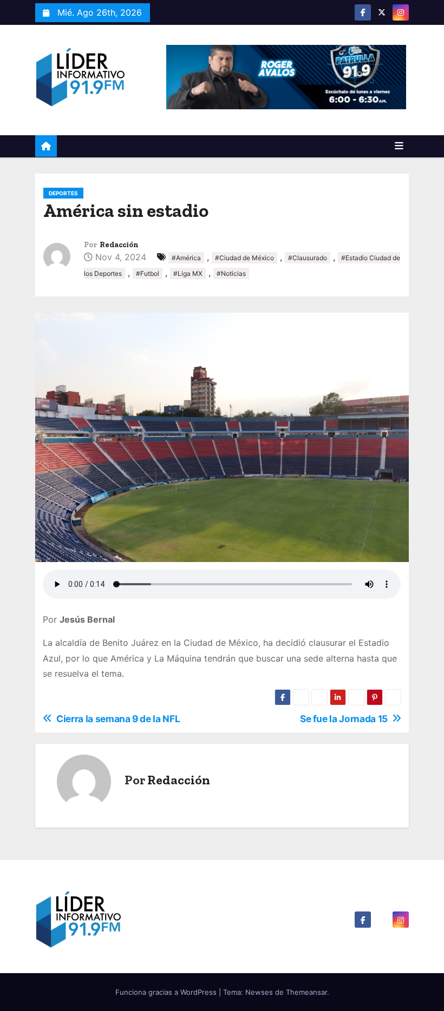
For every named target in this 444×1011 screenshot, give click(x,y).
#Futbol (147, 273)
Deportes (63, 193)
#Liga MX (188, 273)
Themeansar (306, 992)
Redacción (119, 244)
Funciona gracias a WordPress (167, 992)
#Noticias (231, 273)
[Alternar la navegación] (399, 146)
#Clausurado (307, 258)
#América (186, 258)
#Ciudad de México (244, 258)
